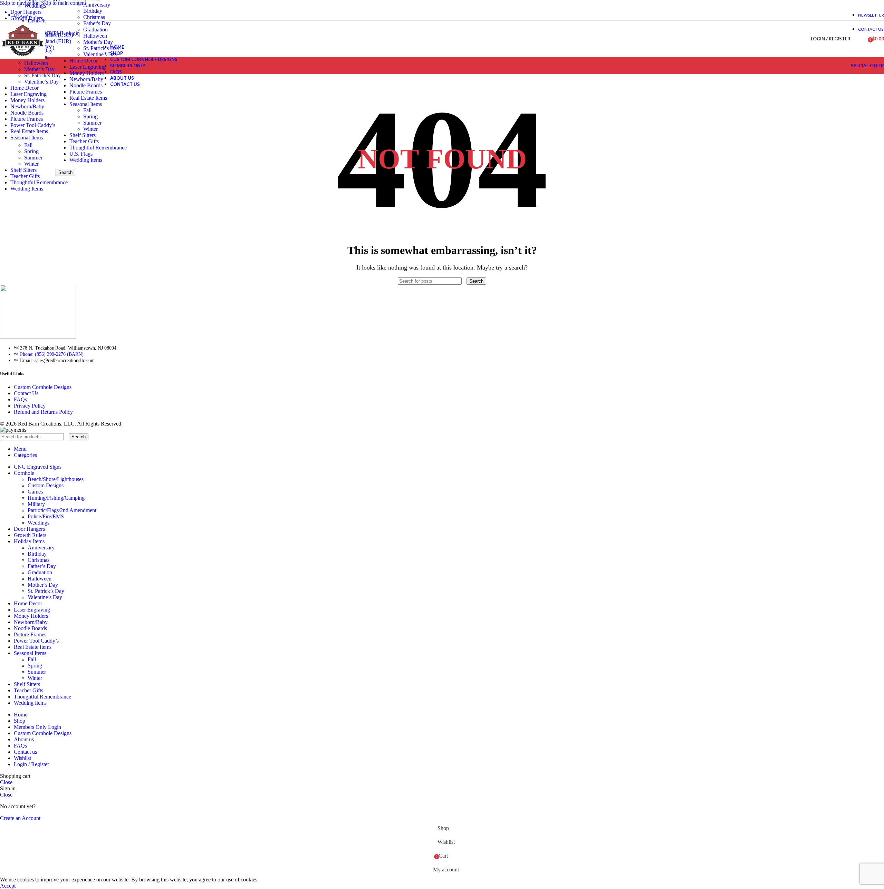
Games (35, 492)
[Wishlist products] (860, 39)
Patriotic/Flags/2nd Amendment (62, 510)
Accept (8, 886)
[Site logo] (22, 58)
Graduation (95, 29)
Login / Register (31, 764)
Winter (31, 164)
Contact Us (26, 393)
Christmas (94, 17)
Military (36, 504)
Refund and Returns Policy (43, 412)
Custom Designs (46, 485)
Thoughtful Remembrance (98, 147)
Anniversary (96, 5)
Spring (31, 151)
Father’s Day (42, 566)
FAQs (20, 399)
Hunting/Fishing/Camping (56, 498)
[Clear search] (465, 281)
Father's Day (97, 23)
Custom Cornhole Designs (42, 387)
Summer (33, 157)
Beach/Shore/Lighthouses (56, 479)
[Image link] (38, 337)
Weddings (35, 6)
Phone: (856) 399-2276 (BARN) (52, 354)
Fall (28, 145)
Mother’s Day (39, 69)
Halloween (95, 36)
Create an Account (20, 818)
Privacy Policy (30, 406)
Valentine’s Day (41, 82)
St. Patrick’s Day (42, 75)
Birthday (37, 554)
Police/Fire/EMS (46, 516)
